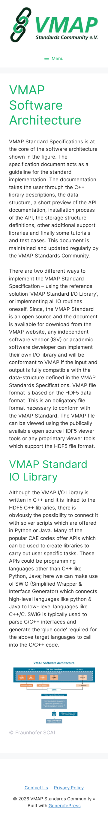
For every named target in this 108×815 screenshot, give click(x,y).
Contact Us (36, 788)
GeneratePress (65, 805)
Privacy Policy (69, 788)
